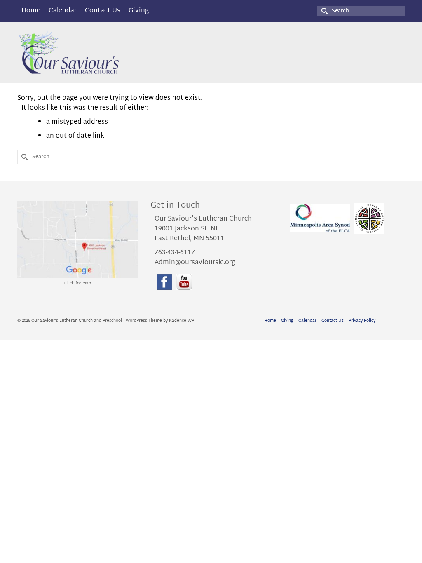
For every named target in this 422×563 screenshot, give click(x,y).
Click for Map (77, 283)
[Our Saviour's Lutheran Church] (77, 52)
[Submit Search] (323, 11)
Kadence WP (181, 321)
